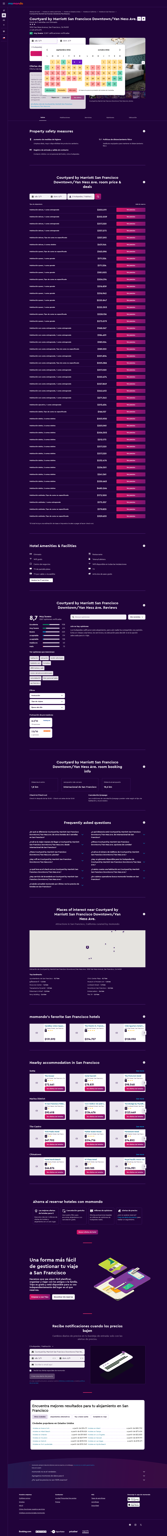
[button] (3, 3)
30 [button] (58, 84)
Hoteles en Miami (94, 1428)
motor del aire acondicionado (41, 673)
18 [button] (69, 73)
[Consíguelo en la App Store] (133, 1505)
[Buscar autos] (4, 20)
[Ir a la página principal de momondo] (15, 3)
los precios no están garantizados (84, 1465)
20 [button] (80, 73)
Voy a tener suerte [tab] (81, 1417)
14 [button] (47, 73)
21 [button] (47, 78)
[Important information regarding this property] (144, 766)
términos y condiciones (66, 1381)
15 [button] (52, 73)
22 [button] (52, 78)
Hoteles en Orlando (40, 1435)
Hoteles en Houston (40, 1438)
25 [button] (69, 78)
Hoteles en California (89, 11)
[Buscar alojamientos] (4, 15)
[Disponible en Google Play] (133, 1499)
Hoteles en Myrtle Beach (97, 1444)
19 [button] (74, 73)
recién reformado (57, 658)
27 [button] (80, 78)
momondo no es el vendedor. (44, 1472)
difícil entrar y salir (37, 668)
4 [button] (68, 62)
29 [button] (52, 84)
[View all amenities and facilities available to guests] (144, 546)
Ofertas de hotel (35, 11)
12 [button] (74, 67)
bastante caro (35, 663)
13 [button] (80, 67)
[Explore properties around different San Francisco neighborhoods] (144, 1062)
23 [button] (58, 78)
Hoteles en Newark (95, 1438)
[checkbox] (41, 722)
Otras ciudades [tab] (40, 1417)
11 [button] (69, 67)
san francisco (35, 683)
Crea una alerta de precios (127, 1217)
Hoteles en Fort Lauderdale (42, 1444)
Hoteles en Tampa (94, 1431)
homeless (46, 663)
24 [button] (63, 78)
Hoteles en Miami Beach (41, 1431)
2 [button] (58, 62)
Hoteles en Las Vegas (95, 1441)
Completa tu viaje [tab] (100, 1417)
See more (140, 1071)
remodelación (35, 678)
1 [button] (52, 62)
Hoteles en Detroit (39, 1441)
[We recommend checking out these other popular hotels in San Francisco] (144, 1016)
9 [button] (58, 67)
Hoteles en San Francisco (107, 11)
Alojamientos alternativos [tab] (60, 1417)
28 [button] (47, 84)
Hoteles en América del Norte (51, 11)
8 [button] (52, 67)
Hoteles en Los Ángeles (96, 1435)
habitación (34, 658)
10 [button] (63, 67)
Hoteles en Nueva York (41, 1428)
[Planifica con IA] (4, 25)
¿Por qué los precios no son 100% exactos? (49, 1480)
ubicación (44, 658)
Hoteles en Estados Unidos (72, 11)
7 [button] (98, 67)
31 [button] (114, 84)
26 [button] (74, 78)
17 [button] (63, 73)
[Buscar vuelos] (4, 10)
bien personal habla (50, 678)
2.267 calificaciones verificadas (56, 33)
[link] (55, 1088)
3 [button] (63, 62)
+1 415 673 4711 (36, 30)
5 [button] (74, 62)
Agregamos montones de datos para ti (48, 1476)
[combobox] (59, 1351)
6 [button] (79, 62)
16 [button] (58, 73)
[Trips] (4, 31)
